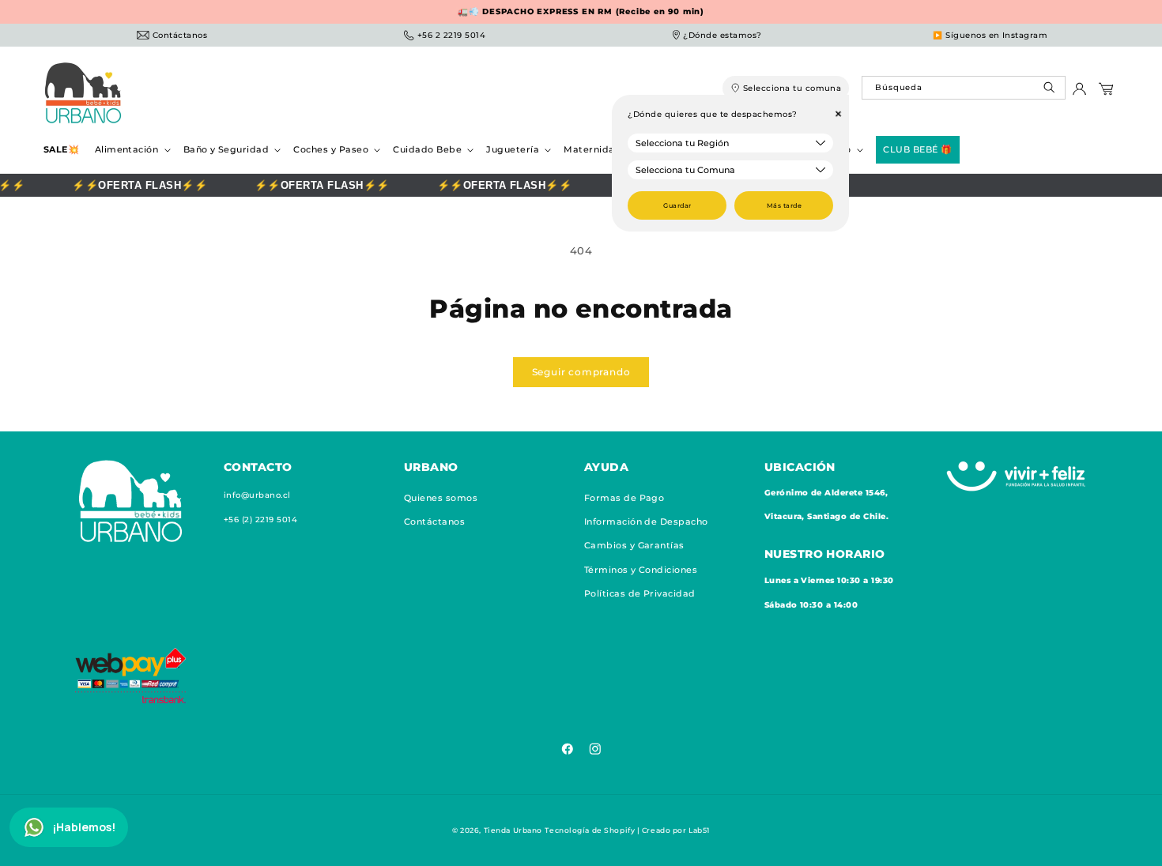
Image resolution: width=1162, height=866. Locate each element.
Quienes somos (440, 497)
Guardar (677, 205)
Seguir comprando (581, 372)
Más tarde (784, 205)
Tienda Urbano (513, 830)
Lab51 (699, 830)
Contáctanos (434, 521)
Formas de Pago (624, 497)
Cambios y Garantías (634, 545)
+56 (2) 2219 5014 (260, 519)
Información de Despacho (646, 521)
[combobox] (963, 88)
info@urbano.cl (257, 495)
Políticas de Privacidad (640, 593)
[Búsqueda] (1051, 91)
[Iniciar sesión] (1079, 93)
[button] (131, 150)
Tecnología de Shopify (590, 830)
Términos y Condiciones (641, 569)
